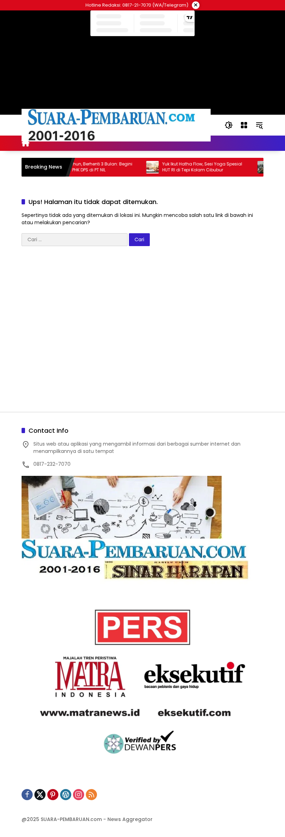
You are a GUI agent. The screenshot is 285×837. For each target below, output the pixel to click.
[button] (229, 125)
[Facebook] (27, 794)
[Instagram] (78, 794)
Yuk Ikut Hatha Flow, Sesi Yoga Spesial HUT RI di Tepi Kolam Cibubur (190, 167)
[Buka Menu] (244, 125)
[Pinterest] (52, 794)
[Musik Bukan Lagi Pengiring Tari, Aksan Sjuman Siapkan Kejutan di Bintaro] (252, 167)
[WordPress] (65, 794)
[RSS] (91, 794)
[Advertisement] (142, 332)
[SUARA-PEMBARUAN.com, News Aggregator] (116, 124)
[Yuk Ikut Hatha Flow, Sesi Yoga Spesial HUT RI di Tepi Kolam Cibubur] (141, 167)
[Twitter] (40, 794)
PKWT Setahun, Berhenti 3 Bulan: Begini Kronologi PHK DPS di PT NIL (80, 167)
